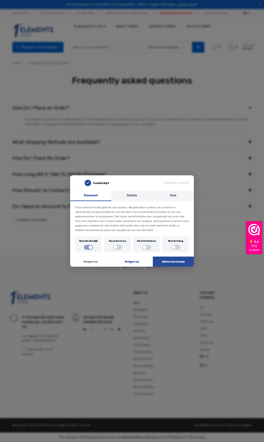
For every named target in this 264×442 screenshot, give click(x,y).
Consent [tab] (91, 195)
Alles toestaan (173, 261)
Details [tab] (132, 195)
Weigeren (91, 261)
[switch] (88, 247)
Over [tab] (173, 195)
